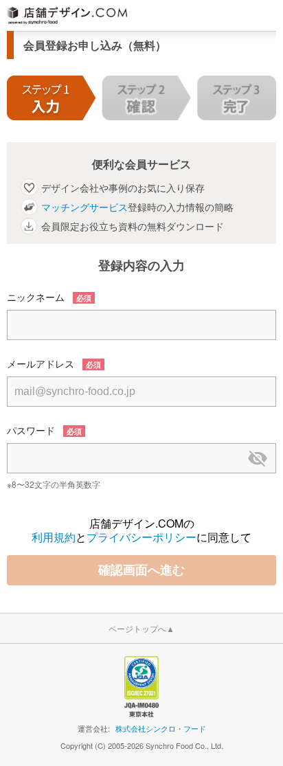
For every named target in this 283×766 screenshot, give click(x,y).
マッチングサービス (84, 207)
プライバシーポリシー (141, 537)
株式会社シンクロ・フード (160, 728)
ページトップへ (141, 628)
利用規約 (54, 537)
